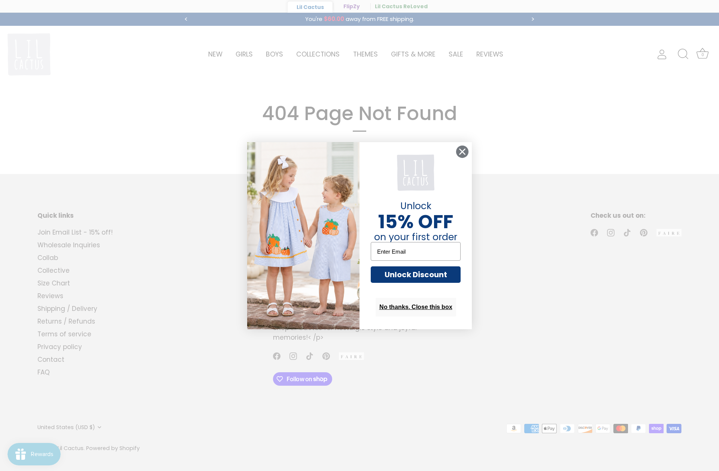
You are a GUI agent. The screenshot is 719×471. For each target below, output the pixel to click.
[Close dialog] (462, 151)
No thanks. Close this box (415, 307)
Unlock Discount (416, 274)
